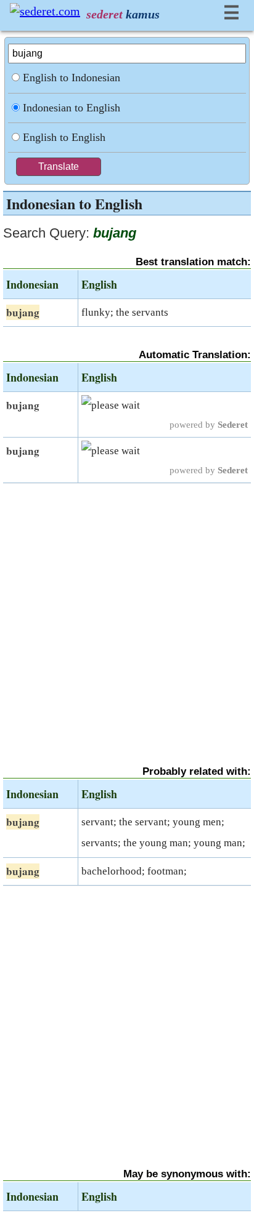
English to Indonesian (71, 77)
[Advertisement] (127, 613)
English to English (64, 137)
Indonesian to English (71, 108)
